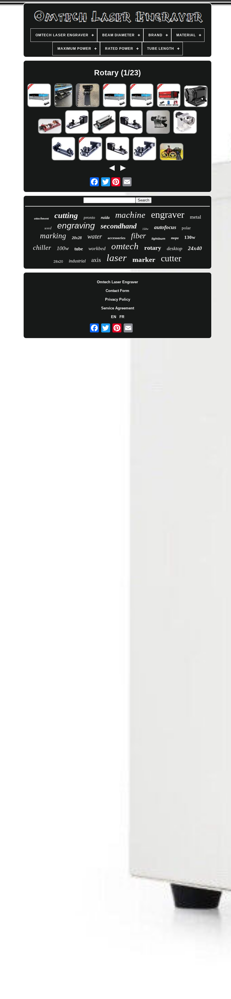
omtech (125, 246)
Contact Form (117, 291)
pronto (89, 217)
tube (78, 248)
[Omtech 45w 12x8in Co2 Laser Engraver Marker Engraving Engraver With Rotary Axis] (142, 95)
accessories (116, 238)
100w (63, 248)
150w (145, 228)
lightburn (158, 238)
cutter (171, 258)
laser (116, 257)
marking (53, 236)
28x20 (58, 262)
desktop (174, 248)
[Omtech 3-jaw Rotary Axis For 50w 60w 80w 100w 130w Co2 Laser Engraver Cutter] (131, 122)
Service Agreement (117, 308)
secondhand (119, 226)
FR (121, 317)
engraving (76, 225)
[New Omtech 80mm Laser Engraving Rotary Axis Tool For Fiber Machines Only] (158, 122)
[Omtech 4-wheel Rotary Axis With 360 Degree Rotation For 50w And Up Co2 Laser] (63, 95)
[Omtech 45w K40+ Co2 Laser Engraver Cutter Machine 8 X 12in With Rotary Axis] (115, 95)
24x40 (195, 248)
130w (189, 237)
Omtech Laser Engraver (117, 282)
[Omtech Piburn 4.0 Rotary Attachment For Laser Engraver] (172, 152)
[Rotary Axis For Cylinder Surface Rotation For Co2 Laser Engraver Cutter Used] (90, 149)
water (94, 236)
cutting (66, 215)
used (48, 227)
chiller (42, 247)
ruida (105, 218)
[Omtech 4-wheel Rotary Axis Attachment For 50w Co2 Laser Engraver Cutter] (63, 149)
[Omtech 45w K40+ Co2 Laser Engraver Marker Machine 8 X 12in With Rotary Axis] (39, 95)
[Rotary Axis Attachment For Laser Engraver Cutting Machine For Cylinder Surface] (104, 122)
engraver (167, 214)
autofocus (165, 227)
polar (186, 228)
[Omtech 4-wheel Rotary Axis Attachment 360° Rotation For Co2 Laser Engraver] (144, 149)
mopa (175, 238)
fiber (138, 235)
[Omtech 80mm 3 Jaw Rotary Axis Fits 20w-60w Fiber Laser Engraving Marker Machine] (185, 122)
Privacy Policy (117, 299)
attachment (41, 218)
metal (195, 217)
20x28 (77, 238)
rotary (152, 247)
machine (130, 215)
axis (96, 260)
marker (143, 259)
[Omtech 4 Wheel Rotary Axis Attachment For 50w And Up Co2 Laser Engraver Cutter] (88, 95)
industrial (77, 261)
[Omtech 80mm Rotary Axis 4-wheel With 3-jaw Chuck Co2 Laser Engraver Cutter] (77, 122)
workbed (97, 248)
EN (113, 317)
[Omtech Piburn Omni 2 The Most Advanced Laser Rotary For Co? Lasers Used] (50, 126)
